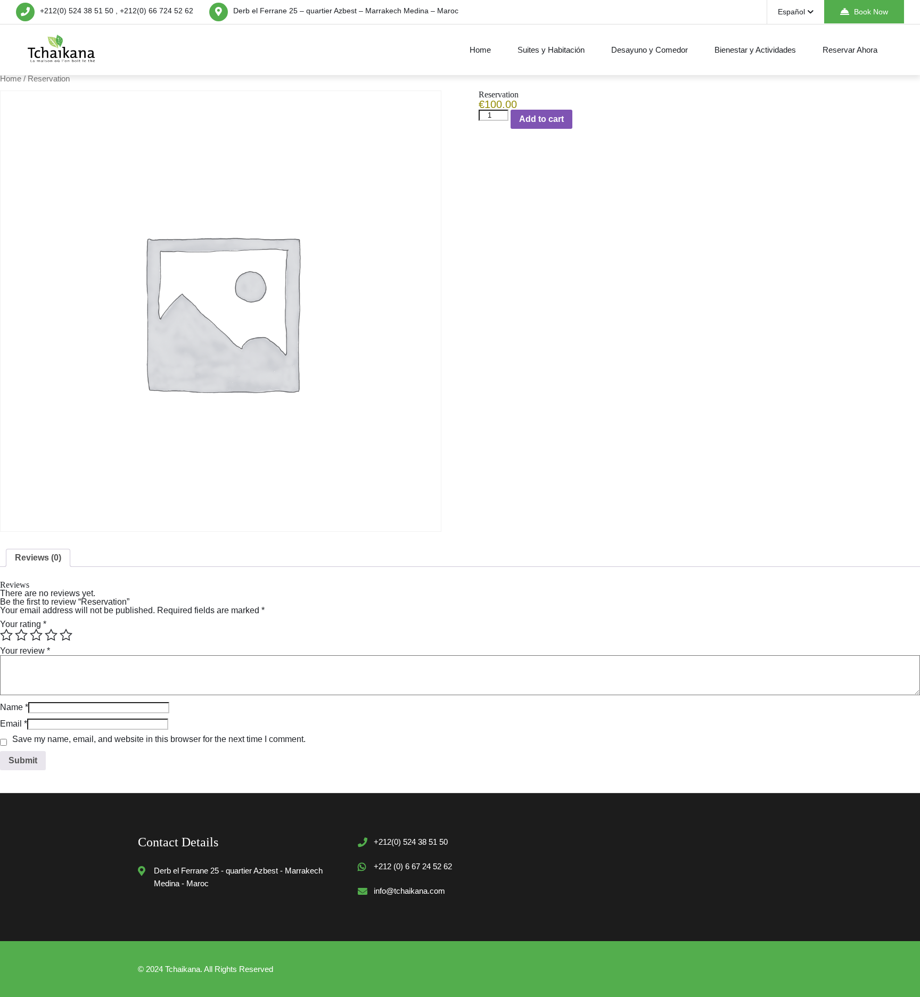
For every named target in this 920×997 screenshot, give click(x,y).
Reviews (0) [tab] (38, 557)
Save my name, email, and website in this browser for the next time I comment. (159, 739)
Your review (25, 650)
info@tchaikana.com (409, 890)
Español (791, 11)
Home (480, 49)
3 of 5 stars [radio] (36, 635)
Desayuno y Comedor (649, 49)
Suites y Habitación (551, 49)
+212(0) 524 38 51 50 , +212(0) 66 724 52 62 (116, 10)
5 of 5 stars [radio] (66, 635)
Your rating (23, 624)
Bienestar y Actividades (755, 49)
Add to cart (541, 118)
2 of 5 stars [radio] (21, 635)
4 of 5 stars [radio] (51, 635)
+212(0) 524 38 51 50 (411, 841)
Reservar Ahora (850, 49)
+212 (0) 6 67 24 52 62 (413, 866)
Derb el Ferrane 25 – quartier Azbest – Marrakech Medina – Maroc (345, 10)
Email (13, 723)
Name (14, 707)
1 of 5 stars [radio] (6, 635)
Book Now (871, 11)
